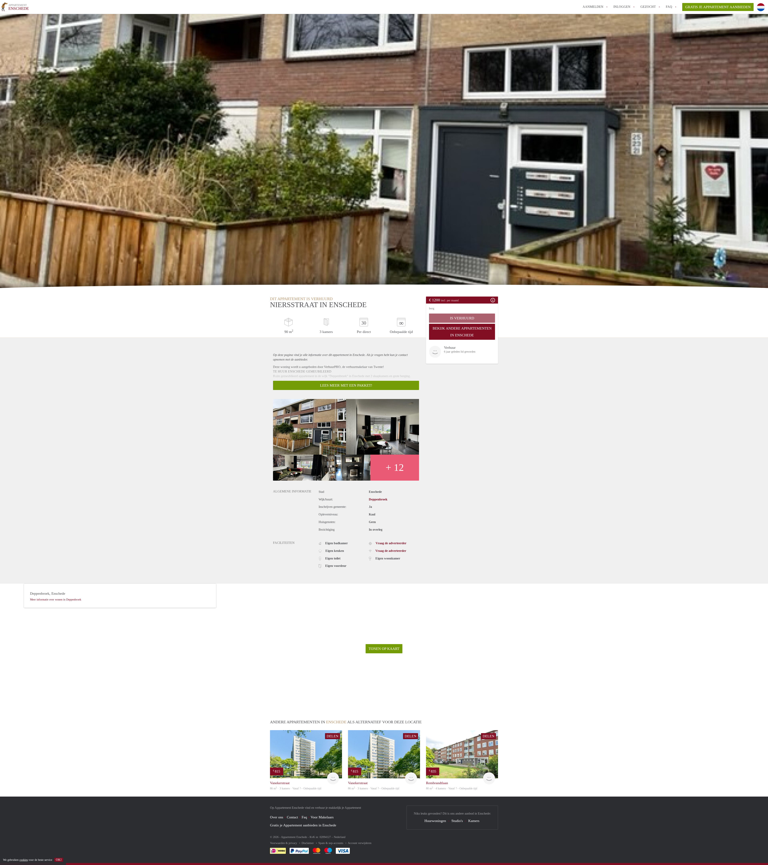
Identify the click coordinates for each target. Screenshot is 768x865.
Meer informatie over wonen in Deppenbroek (55, 599)
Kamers (473, 821)
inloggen (621, 6)
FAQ (669, 6)
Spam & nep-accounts (331, 843)
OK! (59, 859)
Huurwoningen (435, 821)
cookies (23, 859)
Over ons (276, 817)
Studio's (457, 821)
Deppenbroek (378, 499)
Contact (292, 817)
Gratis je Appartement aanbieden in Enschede (303, 825)
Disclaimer (308, 843)
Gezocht (648, 6)
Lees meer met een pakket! (346, 385)
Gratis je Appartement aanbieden (718, 7)
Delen (332, 736)
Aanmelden (593, 6)
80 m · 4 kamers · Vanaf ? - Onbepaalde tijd (451, 788)
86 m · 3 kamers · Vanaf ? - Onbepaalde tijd (295, 788)
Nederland (339, 837)
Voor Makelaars (322, 817)
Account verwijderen (359, 843)
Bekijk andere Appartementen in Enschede (462, 331)
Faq (304, 817)
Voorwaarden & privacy (284, 843)
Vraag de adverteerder (391, 543)
